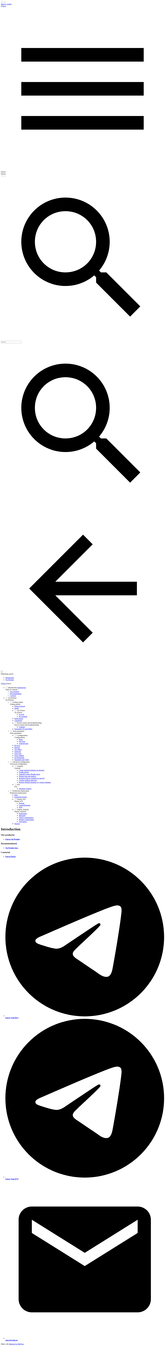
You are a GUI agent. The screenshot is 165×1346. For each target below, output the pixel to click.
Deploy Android (20, 811)
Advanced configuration (18, 764)
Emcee (8, 684)
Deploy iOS (18, 801)
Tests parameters (16, 733)
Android (17, 768)
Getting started (15, 704)
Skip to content (6, 4)
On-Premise (9, 680)
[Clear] (2, 672)
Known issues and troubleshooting (26, 725)
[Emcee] (3, 6)
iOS (15, 787)
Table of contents (11, 690)
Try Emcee (18, 712)
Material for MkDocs (16, 1344)
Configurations (19, 737)
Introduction (9, 678)
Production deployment (18, 793)
